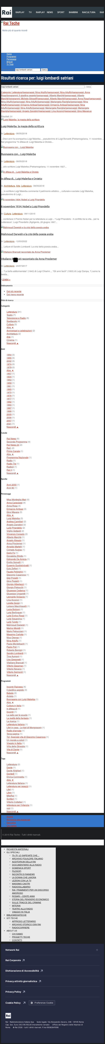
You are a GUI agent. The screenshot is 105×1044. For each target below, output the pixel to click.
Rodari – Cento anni (23, 896)
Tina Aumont (13, 656)
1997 (9, 408)
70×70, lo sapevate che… (25, 855)
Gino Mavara (13, 512)
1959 (9, 382)
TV (30, 12)
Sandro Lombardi (15, 653)
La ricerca (11, 721)
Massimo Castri (21, 883)
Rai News (11, 438)
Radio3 (10, 466)
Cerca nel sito (7, 69)
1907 (9, 373)
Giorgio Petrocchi (15, 587)
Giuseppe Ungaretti (16, 593)
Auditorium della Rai (24, 861)
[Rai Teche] (10, 23)
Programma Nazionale (17, 457)
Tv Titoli (10, 64)
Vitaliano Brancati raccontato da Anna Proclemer (29, 258)
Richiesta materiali (18, 849)
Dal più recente (14, 291)
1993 (9, 404)
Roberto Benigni (14, 650)
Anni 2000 (12, 484)
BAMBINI (73, 12)
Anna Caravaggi (14, 502)
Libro (9, 792)
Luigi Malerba (13, 518)
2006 (9, 417)
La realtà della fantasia (18, 718)
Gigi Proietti (12, 577)
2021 (9, 423)
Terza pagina (13, 733)
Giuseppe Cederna (16, 590)
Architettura (9, 185)
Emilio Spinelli (14, 562)
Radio (9, 460)
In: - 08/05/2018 (14, 133)
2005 (9, 414)
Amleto (10, 696)
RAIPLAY (20, 12)
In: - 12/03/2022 (14, 241)
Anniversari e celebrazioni (19, 330)
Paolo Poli (12, 646)
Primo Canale (13, 451)
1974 (9, 364)
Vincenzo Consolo (15, 534)
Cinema (10, 340)
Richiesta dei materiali (18, 819)
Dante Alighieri (14, 770)
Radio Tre (11, 463)
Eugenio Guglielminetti (18, 565)
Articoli (10, 62)
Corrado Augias (14, 549)
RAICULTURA (88, 12)
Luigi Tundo (12, 621)
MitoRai (10, 795)
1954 (9, 354)
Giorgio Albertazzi (15, 584)
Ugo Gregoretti (14, 659)
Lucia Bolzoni (13, 609)
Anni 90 (10, 487)
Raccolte (11, 822)
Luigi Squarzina (14, 618)
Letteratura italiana (16, 724)
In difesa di (12, 708)
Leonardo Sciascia (16, 596)
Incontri (10, 711)
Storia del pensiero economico (30, 899)
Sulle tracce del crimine (26, 902)
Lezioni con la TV (21, 880)
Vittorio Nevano (14, 668)
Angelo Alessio (14, 540)
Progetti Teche (21, 936)
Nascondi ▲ (13, 343)
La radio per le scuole (17, 714)
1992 (9, 401)
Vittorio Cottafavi (15, 801)
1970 (9, 392)
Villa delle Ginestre (16, 746)
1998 (9, 411)
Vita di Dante (13, 749)
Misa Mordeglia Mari (16, 499)
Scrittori (10, 798)
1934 (9, 376)
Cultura (7, 213)
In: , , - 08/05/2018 (22, 185)
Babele (10, 693)
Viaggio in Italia (14, 743)
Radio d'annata (14, 730)
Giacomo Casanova (16, 574)
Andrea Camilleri (15, 521)
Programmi (11, 56)
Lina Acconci (13, 599)
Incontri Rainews (15, 686)
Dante (9, 767)
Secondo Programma (17, 441)
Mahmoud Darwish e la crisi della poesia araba (27, 234)
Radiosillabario (21, 886)
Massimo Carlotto (15, 634)
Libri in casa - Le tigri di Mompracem (24, 727)
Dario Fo (11, 552)
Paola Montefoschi (16, 643)
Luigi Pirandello (14, 527)
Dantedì (10, 773)
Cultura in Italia (14, 705)
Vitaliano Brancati (15, 662)
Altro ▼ (10, 327)
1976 (9, 395)
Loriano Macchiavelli (17, 606)
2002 (9, 361)
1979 (9, 367)
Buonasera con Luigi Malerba (21, 699)
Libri (9, 789)
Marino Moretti (13, 628)
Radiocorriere (21, 927)
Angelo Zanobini (15, 524)
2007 (9, 420)
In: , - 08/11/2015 (18, 213)
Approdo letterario (24, 921)
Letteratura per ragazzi (17, 786)
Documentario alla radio (27, 864)
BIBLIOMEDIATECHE (17, 915)
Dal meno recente (15, 294)
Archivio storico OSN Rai (26, 924)
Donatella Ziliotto (15, 556)
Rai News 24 (13, 444)
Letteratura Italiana (16, 783)
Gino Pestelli (13, 581)
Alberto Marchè (14, 537)
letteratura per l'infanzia (18, 805)
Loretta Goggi (13, 603)
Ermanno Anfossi (15, 508)
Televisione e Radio (16, 318)
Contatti (17, 940)
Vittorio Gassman (15, 665)
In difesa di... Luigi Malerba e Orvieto (21, 178)
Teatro (10, 314)
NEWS (50, 12)
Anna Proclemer (14, 543)
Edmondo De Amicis (17, 559)
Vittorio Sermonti (15, 672)
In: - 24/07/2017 (14, 265)
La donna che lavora (24, 877)
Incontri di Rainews (23, 874)
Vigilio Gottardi (14, 530)
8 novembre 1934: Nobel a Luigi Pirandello (25, 206)
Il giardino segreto (15, 689)
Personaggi (11, 59)
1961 (9, 386)
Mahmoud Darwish (16, 625)
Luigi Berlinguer (14, 612)
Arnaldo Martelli (14, 546)
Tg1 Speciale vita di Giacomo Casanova (26, 736)
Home (9, 54)
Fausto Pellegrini (15, 571)
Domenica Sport (21, 867)
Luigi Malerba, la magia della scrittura (22, 126)
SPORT (61, 12)
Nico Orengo (13, 637)
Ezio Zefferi (12, 568)
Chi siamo (12, 825)
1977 (9, 398)
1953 (9, 379)
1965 (9, 389)
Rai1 (9, 448)
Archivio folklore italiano (27, 858)
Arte (18, 185)
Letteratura (9, 133)
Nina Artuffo (12, 640)
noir (8, 808)
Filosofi (16, 871)
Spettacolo (12, 321)
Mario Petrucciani (15, 631)
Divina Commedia (15, 776)
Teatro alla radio (22, 908)
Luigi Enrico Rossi (15, 615)
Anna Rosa (12, 505)
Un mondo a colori (15, 740)
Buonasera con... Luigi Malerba (18, 154)
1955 (9, 357)
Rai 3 (9, 469)
